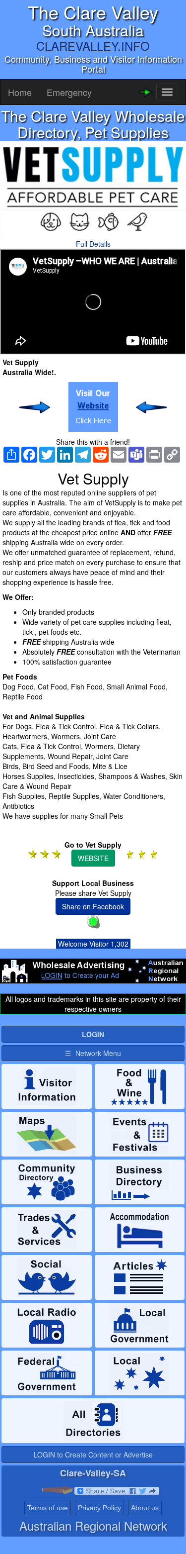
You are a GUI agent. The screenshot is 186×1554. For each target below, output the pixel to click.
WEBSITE (93, 858)
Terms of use (47, 1508)
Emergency (69, 92)
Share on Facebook (93, 906)
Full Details (93, 244)
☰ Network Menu (93, 1053)
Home (20, 92)
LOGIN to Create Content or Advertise (93, 1454)
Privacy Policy (99, 1508)
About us (145, 1508)
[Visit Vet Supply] (93, 407)
